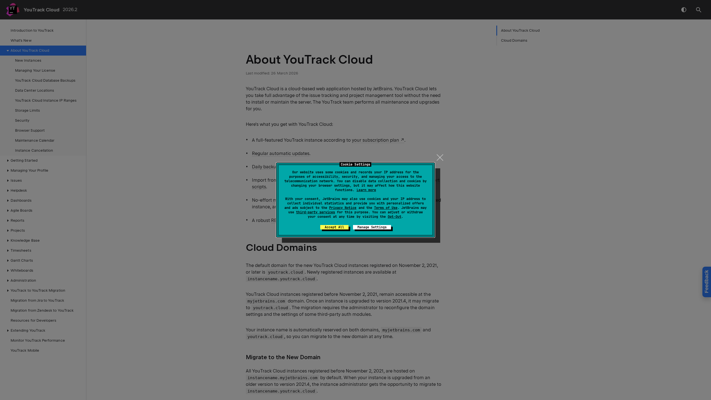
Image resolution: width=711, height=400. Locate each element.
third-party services (315, 212)
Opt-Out (394, 216)
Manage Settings (372, 227)
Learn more (366, 190)
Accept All (334, 227)
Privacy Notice (342, 208)
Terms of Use (385, 208)
